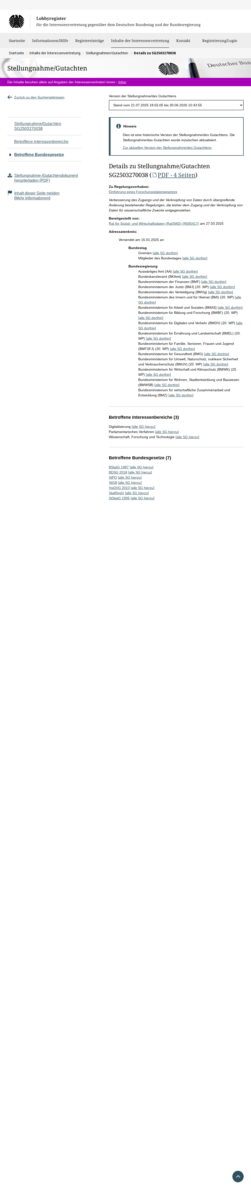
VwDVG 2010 (119, 488)
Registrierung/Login (219, 40)
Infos (122, 82)
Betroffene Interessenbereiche (41, 142)
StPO (113, 477)
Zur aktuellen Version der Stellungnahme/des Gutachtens (167, 148)
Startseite (17, 40)
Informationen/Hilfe (50, 40)
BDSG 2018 (118, 472)
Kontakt (183, 40)
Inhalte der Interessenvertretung (140, 40)
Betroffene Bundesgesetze (39, 155)
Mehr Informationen (32, 198)
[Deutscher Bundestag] (19, 21)
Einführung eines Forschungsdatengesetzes (143, 192)
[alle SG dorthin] (165, 253)
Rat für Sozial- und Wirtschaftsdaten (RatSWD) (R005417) (154, 223)
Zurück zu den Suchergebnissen (39, 97)
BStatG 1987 (119, 467)
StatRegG (116, 493)
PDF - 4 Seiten (176, 175)
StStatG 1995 (119, 498)
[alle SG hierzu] (143, 427)
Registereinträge (89, 40)
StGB (113, 483)
